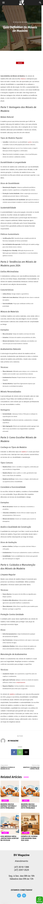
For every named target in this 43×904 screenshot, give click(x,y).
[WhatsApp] (20, 752)
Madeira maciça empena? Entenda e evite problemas (8, 806)
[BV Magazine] (4, 740)
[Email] (26, 752)
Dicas (20, 63)
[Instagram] (24, 896)
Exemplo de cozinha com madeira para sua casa (29, 838)
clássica (23, 79)
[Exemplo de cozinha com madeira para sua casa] (30, 824)
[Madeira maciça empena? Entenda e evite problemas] (9, 792)
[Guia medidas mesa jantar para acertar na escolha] (9, 824)
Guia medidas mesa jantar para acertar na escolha (9, 838)
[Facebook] (14, 752)
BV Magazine (13, 741)
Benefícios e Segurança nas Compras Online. (31, 768)
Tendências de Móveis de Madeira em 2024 (7, 768)
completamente (20, 682)
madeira (24, 452)
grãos (30, 142)
